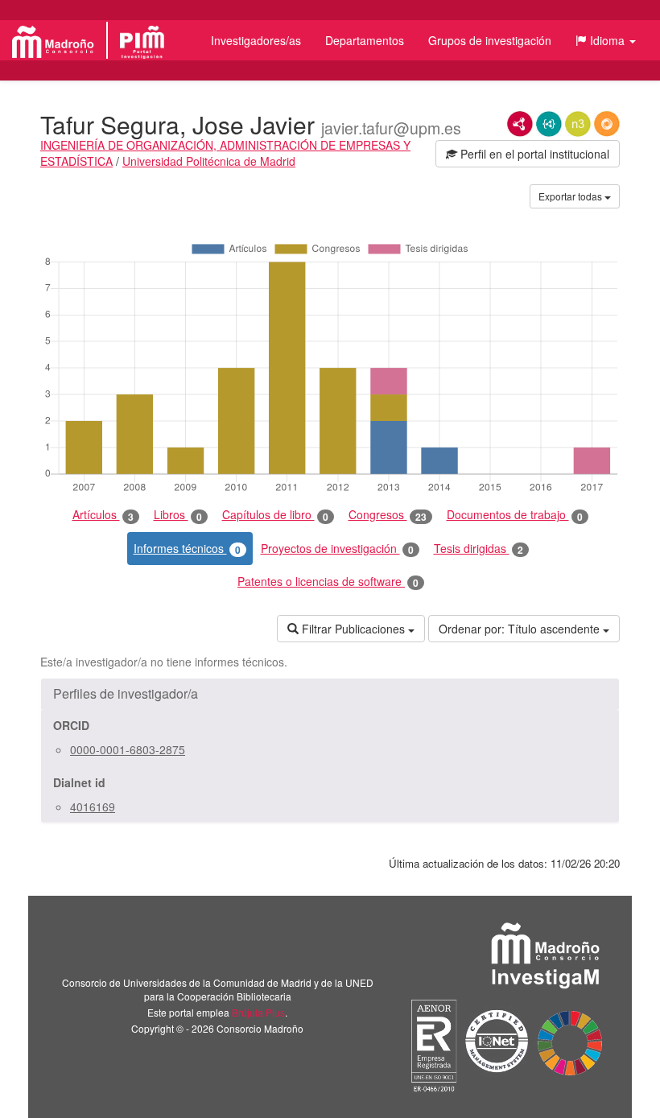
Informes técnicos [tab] (187, 548)
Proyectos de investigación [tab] (337, 548)
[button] (605, 40)
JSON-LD (549, 124)
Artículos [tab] (103, 514)
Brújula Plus (258, 1012)
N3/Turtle (578, 124)
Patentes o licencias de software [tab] (328, 581)
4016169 (92, 806)
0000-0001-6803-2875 (127, 749)
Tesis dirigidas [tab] (478, 548)
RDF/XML (520, 124)
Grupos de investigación (489, 40)
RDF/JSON (607, 124)
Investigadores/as (256, 40)
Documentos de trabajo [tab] (515, 514)
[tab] (330, 694)
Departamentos (364, 40)
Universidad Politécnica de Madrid (208, 161)
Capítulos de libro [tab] (275, 514)
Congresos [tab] (388, 514)
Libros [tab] (178, 514)
